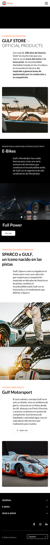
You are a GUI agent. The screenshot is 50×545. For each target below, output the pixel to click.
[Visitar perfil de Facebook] (34, 524)
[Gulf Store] (7, 3)
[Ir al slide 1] (21, 217)
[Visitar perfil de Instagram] (40, 524)
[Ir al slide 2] (25, 217)
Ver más (8, 233)
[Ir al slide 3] (28, 217)
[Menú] (46, 3)
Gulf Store (12, 537)
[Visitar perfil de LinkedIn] (46, 524)
